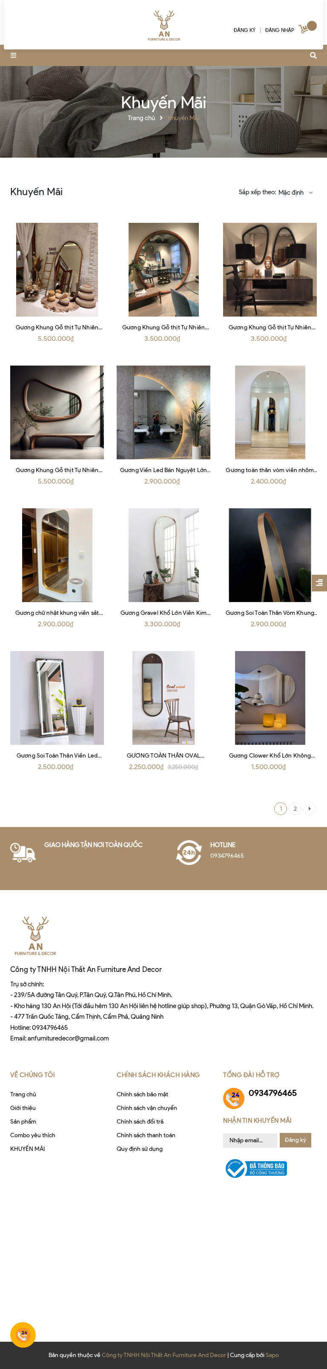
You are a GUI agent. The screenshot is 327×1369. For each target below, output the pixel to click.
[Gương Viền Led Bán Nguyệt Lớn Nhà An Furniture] (163, 412)
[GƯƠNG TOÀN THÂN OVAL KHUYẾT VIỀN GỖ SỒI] (163, 698)
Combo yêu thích (32, 1135)
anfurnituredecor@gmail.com (68, 1038)
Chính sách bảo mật (142, 1094)
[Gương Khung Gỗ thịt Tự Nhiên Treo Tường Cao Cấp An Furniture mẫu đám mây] (57, 412)
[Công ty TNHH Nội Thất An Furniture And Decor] (163, 25)
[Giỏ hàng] (304, 31)
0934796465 (50, 1028)
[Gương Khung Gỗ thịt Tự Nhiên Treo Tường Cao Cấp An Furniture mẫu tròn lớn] (163, 270)
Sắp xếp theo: (257, 192)
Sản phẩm (23, 1121)
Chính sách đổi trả (140, 1121)
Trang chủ (23, 1094)
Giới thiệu (23, 1108)
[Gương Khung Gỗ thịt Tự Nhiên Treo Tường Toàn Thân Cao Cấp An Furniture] (57, 270)
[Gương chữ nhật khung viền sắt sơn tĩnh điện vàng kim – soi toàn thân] (57, 555)
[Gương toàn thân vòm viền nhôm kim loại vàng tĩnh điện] (270, 412)
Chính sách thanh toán (146, 1135)
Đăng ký (295, 1140)
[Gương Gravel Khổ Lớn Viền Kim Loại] (163, 555)
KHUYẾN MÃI (27, 1149)
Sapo (272, 1355)
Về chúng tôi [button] (32, 1075)
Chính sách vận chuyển (147, 1108)
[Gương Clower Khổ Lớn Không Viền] (270, 698)
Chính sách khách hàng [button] (158, 1075)
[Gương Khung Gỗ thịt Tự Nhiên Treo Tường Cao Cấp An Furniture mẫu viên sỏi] (270, 270)
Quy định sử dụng (140, 1149)
